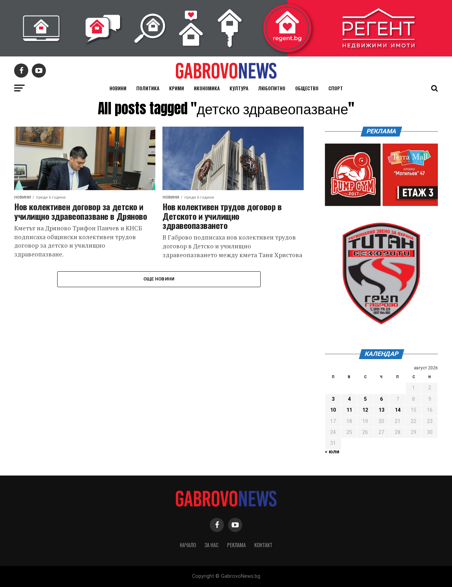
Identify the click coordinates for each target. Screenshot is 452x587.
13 (381, 410)
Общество (307, 88)
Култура (239, 88)
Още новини (159, 279)
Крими (176, 88)
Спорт (335, 88)
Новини (117, 88)
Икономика (207, 88)
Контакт (263, 545)
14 (397, 410)
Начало (188, 545)
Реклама (236, 545)
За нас (211, 545)
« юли (332, 452)
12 (365, 410)
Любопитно (271, 88)
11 (349, 410)
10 (333, 410)
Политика (147, 88)
